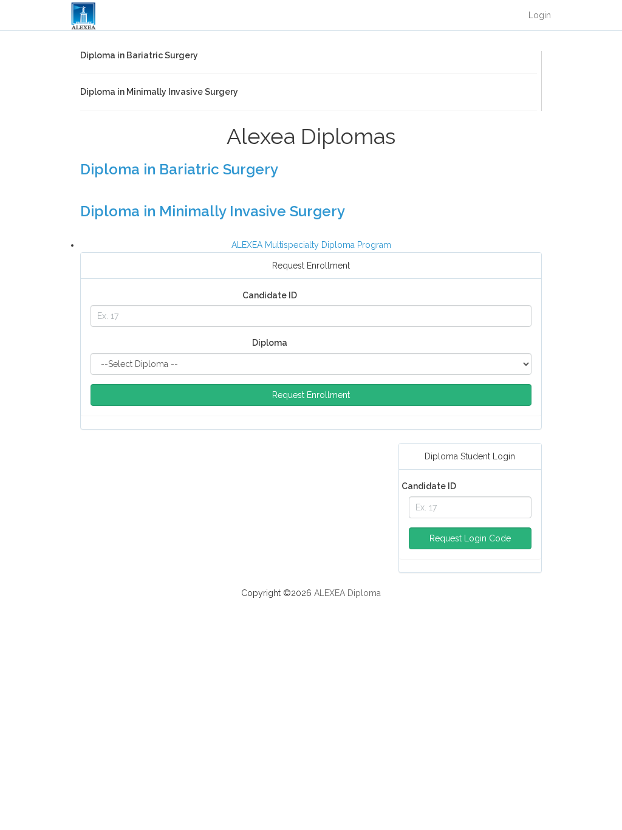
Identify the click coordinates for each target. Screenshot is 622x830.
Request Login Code (470, 538)
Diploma (269, 343)
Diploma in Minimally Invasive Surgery (212, 211)
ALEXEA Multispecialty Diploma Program (311, 245)
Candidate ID (269, 295)
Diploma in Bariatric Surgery (179, 169)
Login (539, 15)
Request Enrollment (311, 395)
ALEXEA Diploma (347, 593)
